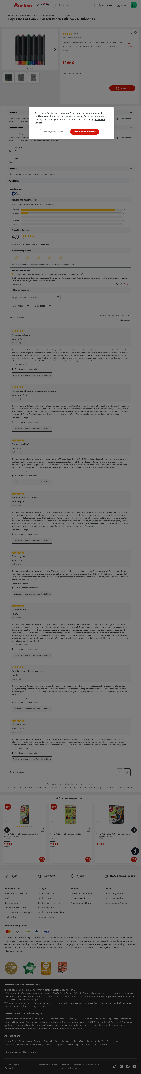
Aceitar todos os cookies (85, 131)
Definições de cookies (54, 131)
